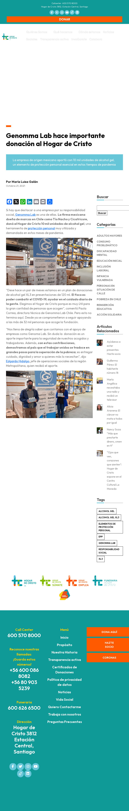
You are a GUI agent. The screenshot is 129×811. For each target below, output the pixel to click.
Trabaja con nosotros (64, 714)
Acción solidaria (109, 314)
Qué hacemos (62, 32)
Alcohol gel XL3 (109, 517)
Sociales (31, 39)
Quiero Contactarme (64, 707)
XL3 (101, 559)
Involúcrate (79, 39)
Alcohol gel (107, 511)
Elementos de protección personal (107, 527)
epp (101, 536)
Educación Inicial (109, 260)
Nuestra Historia (64, 652)
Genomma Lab (25, 215)
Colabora (95, 39)
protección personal (41, 228)
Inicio (64, 637)
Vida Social (64, 699)
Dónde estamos (89, 32)
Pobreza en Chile (109, 299)
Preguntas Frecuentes (64, 722)
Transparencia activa (54, 39)
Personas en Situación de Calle (106, 289)
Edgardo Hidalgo (17, 361)
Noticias (108, 32)
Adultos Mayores (109, 235)
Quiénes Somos (36, 32)
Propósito (64, 645)
